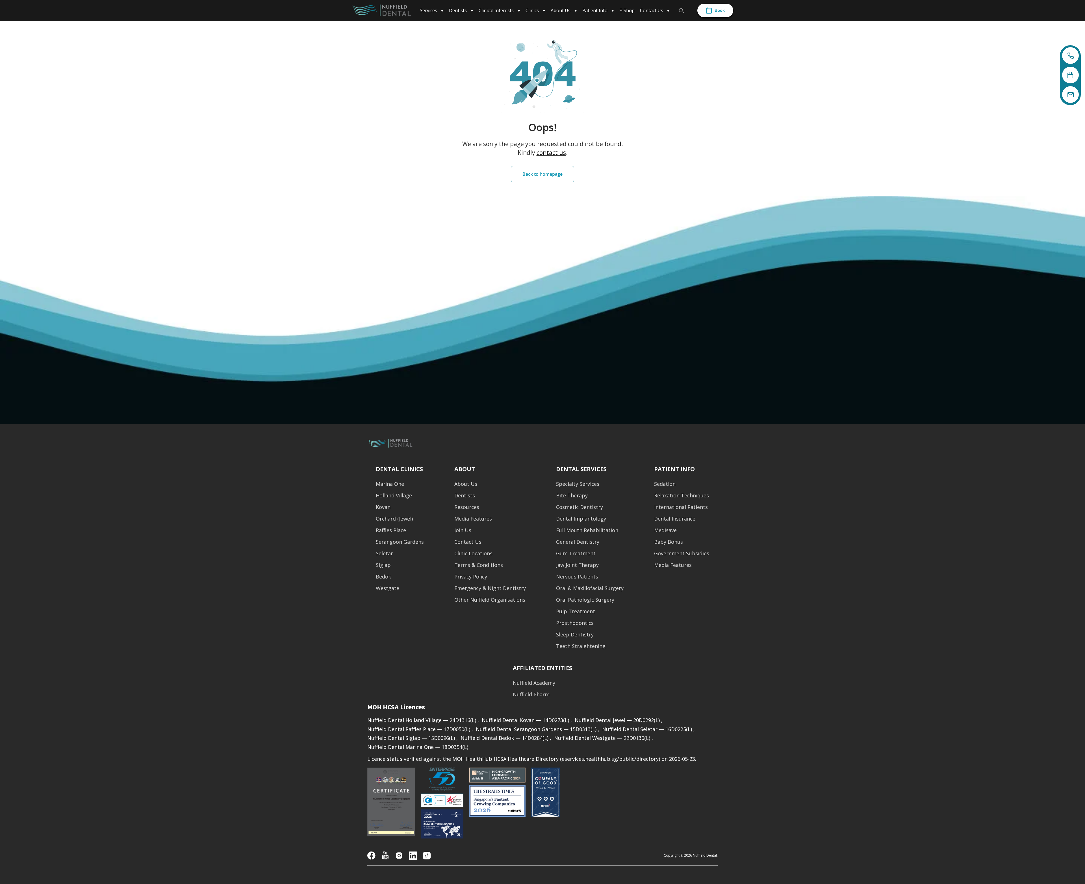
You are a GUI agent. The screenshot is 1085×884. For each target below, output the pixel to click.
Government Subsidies (681, 553)
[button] (542, 668)
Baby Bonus (668, 542)
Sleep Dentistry (575, 635)
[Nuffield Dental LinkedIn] (413, 854)
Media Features (473, 519)
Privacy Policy (470, 577)
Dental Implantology (581, 519)
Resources (466, 507)
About (464, 469)
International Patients (681, 507)
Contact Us (467, 542)
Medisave (665, 530)
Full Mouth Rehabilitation (587, 530)
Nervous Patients (577, 577)
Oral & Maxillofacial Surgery (590, 588)
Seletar (384, 553)
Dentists (464, 496)
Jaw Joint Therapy (577, 565)
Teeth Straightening (581, 646)
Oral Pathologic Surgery (585, 600)
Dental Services (581, 469)
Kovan (383, 507)
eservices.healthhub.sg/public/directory (610, 758)
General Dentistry (577, 542)
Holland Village (394, 496)
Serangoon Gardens (400, 542)
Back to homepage (542, 174)
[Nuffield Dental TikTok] (427, 854)
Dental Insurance (674, 519)
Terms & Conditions (478, 565)
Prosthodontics (575, 623)
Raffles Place (391, 530)
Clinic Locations (473, 553)
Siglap (383, 565)
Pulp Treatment (575, 611)
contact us (551, 153)
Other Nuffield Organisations (489, 600)
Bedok (383, 577)
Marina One (390, 484)
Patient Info (674, 469)
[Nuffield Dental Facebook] (371, 854)
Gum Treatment (576, 553)
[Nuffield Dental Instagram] (399, 854)
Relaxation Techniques (681, 496)
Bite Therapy (572, 496)
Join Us (462, 530)
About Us (465, 484)
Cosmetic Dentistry (579, 507)
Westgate (387, 588)
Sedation (665, 484)
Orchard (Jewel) (394, 519)
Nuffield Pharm (531, 694)
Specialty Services (577, 484)
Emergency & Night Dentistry (490, 588)
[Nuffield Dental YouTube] (385, 854)
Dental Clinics (399, 469)
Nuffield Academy (534, 683)
